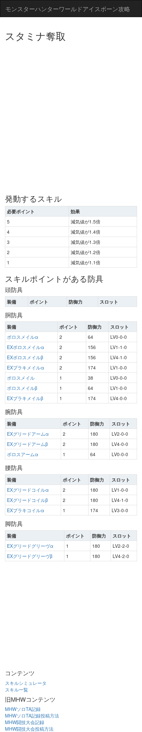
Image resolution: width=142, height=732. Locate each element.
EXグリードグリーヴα (30, 545)
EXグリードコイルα (28, 489)
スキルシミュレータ (26, 683)
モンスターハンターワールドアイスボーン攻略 (67, 8)
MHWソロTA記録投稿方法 (32, 715)
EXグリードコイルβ (27, 500)
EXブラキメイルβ (25, 398)
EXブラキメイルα (25, 367)
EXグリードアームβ (27, 444)
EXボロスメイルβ (25, 357)
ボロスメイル (21, 377)
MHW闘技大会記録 (24, 722)
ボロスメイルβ (22, 388)
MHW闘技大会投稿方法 (29, 728)
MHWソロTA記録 (23, 709)
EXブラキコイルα (25, 510)
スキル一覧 (16, 689)
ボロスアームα (22, 454)
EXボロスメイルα (25, 347)
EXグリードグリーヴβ (30, 556)
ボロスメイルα (22, 337)
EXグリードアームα (28, 433)
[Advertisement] (71, 115)
